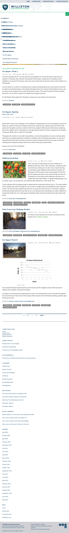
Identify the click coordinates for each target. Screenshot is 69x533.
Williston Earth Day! (10, 158)
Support (43, 524)
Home (28, 1)
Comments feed (6, 514)
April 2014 (5, 454)
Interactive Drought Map (9, 347)
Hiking (44, 202)
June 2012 (5, 496)
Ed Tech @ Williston (9, 44)
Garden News (36, 1)
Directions (37, 524)
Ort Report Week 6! (10, 240)
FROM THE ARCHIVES (8, 36)
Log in (4, 508)
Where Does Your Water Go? (19, 417)
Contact (32, 524)
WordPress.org (6, 517)
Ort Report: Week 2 (10, 71)
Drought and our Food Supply (10, 343)
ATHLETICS (4, 29)
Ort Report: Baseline (10, 112)
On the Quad (7, 55)
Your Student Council (10, 62)
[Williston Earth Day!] (14, 169)
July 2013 (5, 474)
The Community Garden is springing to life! (14, 393)
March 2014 (5, 458)
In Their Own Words (9, 47)
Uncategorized (6, 385)
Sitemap (48, 529)
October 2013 (6, 467)
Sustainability (8, 204)
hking (18, 117)
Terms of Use (34, 529)
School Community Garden (56, 202)
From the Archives (9, 40)
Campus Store (8, 202)
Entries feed (5, 511)
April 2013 (5, 480)
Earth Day (27, 202)
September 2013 (7, 471)
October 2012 (6, 490)
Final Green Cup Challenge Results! (16, 209)
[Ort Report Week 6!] (14, 250)
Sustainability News (21, 198)
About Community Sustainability (19, 421)
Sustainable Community (10, 58)
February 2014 (6, 461)
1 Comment (54, 212)
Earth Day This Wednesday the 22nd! (13, 400)
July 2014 (5, 448)
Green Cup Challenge (14, 231)
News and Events (8, 51)
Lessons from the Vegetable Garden (12, 350)
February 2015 (6, 442)
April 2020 (5, 432)
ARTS (2, 25)
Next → (42, 315)
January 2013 (6, 487)
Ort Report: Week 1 (7, 406)
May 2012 (5, 499)
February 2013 (6, 483)
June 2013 (5, 477)
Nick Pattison (44, 212)
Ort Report (11, 100)
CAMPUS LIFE (5, 33)
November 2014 (6, 445)
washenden (17, 74)
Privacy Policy (41, 529)
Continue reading (43, 217)
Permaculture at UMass (9, 358)
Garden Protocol (48, 1)
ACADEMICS (5, 18)
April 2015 (5, 438)
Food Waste (7, 104)
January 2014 (6, 464)
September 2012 (7, 493)
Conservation (8, 153)
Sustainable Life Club (28, 104)
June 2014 (5, 451)
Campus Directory (35, 526)
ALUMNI (3, 22)
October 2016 (6, 435)
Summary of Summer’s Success (20, 424)
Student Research (62, 1)
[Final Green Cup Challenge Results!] (14, 220)
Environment (36, 202)
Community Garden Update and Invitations (14, 396)
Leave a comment (29, 74)
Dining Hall (17, 305)
